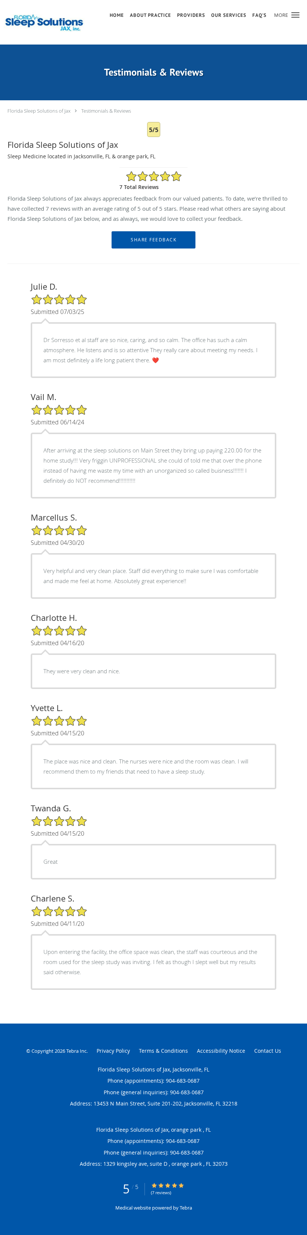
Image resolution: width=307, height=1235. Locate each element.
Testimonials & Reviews (106, 110)
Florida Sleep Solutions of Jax (38, 110)
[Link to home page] (45, 22)
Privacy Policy (113, 1050)
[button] (295, 15)
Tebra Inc (76, 1051)
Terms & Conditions (163, 1050)
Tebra (186, 1207)
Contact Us (267, 1050)
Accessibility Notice (221, 1050)
